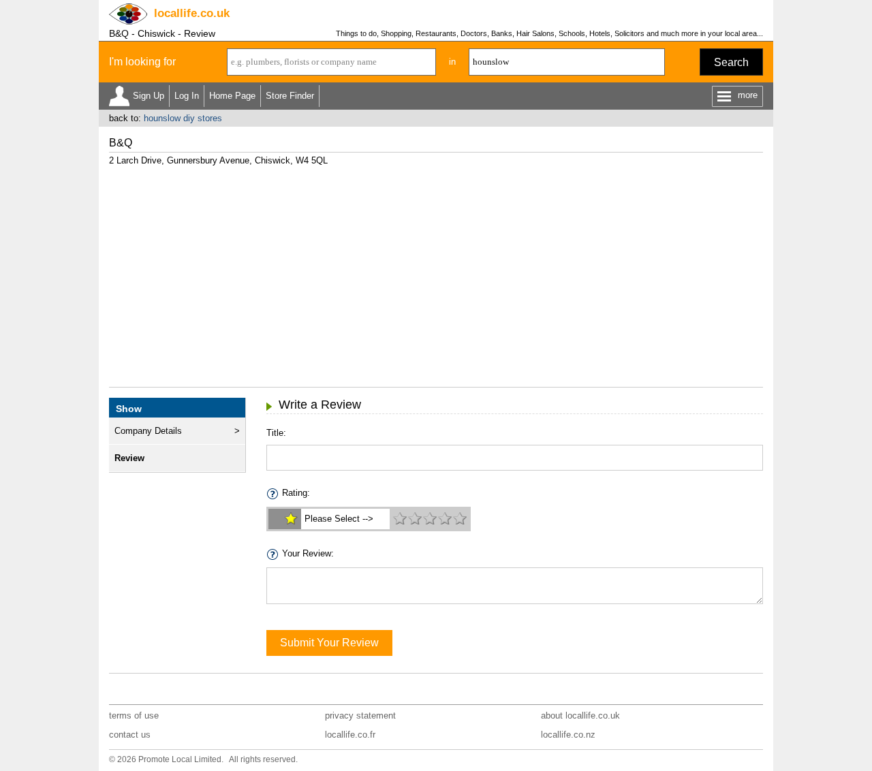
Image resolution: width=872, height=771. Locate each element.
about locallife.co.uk (580, 715)
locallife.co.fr (350, 734)
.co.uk (192, 13)
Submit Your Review (329, 642)
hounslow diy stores (183, 118)
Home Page (232, 96)
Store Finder (290, 96)
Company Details (148, 431)
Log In (186, 96)
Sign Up (148, 96)
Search (731, 62)
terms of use (134, 715)
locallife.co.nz (568, 734)
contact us (130, 734)
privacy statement (360, 715)
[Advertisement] (436, 271)
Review (129, 458)
